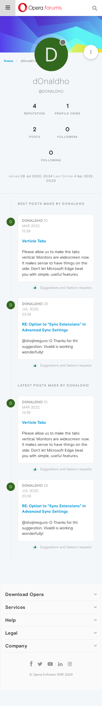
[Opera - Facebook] (31, 663)
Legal (11, 633)
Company (16, 646)
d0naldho (32, 220)
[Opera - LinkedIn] (60, 664)
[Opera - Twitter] (40, 664)
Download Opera (24, 594)
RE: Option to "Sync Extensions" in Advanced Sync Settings (54, 327)
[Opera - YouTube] (50, 664)
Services (15, 607)
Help (10, 620)
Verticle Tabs (34, 241)
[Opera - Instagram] (70, 664)
